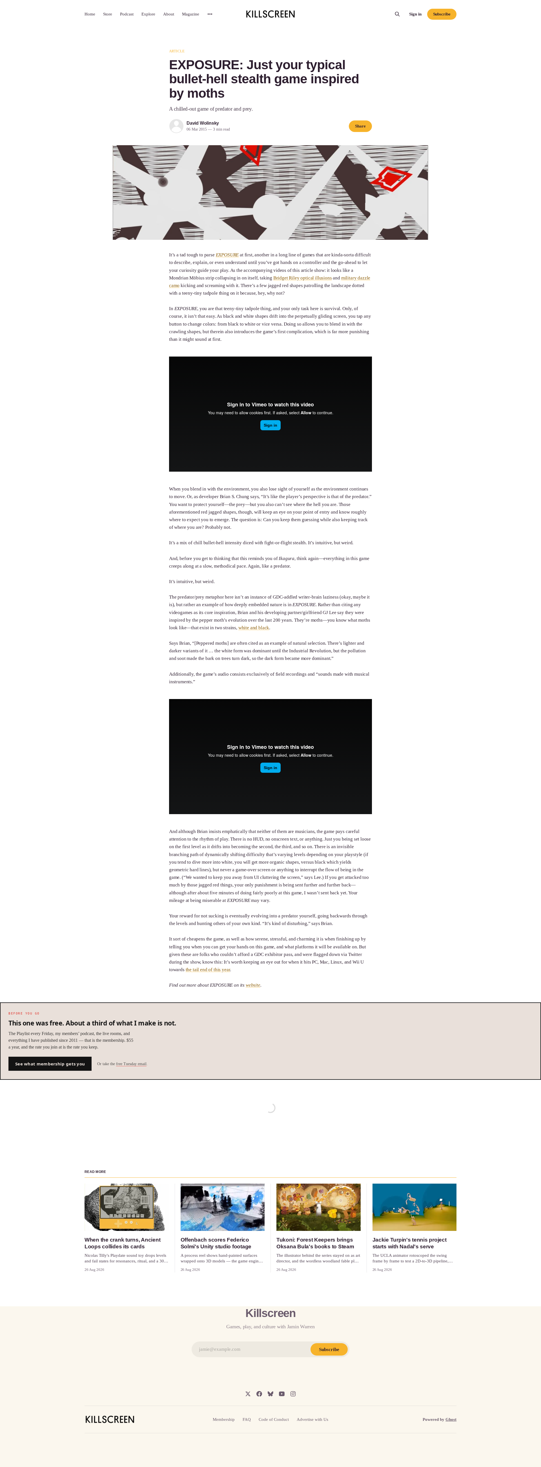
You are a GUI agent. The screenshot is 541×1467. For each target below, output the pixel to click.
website (253, 985)
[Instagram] (293, 1394)
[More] (209, 14)
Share (360, 126)
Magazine (190, 14)
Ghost (450, 1419)
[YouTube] (282, 1394)
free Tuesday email (131, 1064)
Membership (224, 1419)
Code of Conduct (274, 1419)
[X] (248, 1394)
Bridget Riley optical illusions (302, 278)
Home (90, 14)
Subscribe (442, 14)
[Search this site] (397, 14)
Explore (148, 14)
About (168, 14)
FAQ (247, 1419)
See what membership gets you (50, 1064)
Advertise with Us (312, 1419)
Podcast (127, 14)
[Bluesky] (270, 1394)
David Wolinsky (203, 123)
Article (177, 51)
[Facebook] (259, 1394)
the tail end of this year (208, 969)
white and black (253, 627)
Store (107, 14)
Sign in (415, 14)
